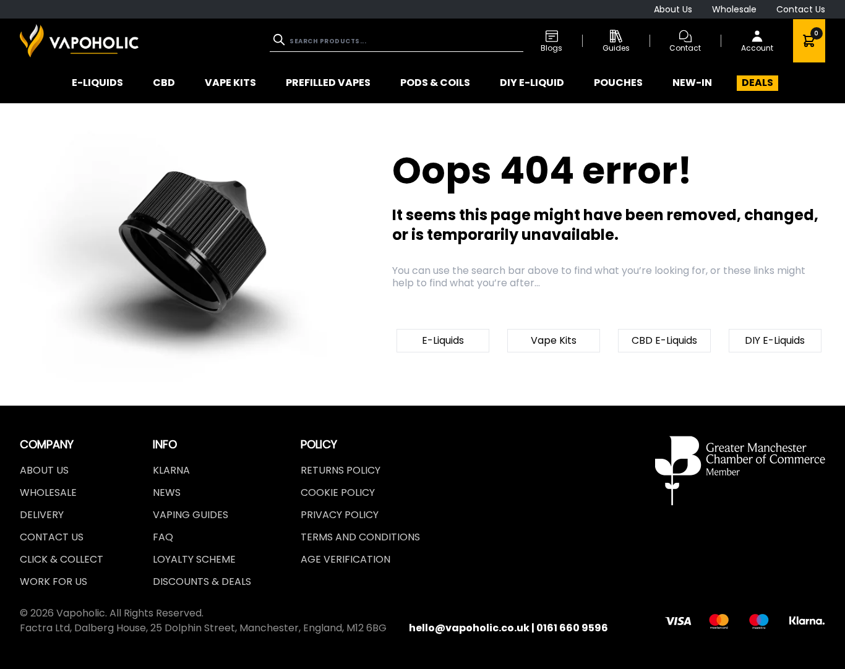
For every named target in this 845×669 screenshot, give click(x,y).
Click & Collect (61, 559)
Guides (616, 48)
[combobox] (396, 41)
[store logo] (79, 40)
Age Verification (345, 559)
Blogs (551, 48)
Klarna (171, 470)
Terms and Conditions (360, 537)
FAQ (163, 537)
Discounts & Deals (202, 581)
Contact (685, 48)
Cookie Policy (338, 492)
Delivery (42, 515)
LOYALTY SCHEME (194, 559)
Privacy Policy (340, 515)
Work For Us (53, 581)
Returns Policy (340, 470)
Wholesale (734, 9)
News (167, 492)
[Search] (280, 40)
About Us (673, 9)
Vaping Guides (190, 515)
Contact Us (800, 9)
